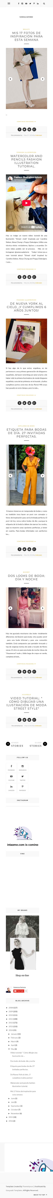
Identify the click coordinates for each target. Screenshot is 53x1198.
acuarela (26, 694)
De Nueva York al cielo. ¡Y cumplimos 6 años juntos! (26, 307)
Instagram (22, 770)
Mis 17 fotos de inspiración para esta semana (26, 36)
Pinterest (22, 790)
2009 (11, 1011)
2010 (11, 1015)
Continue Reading (25, 121)
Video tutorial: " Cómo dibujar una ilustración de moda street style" (26, 703)
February (14, 1038)
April (13, 1045)
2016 (11, 1121)
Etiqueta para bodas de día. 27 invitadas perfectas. (27, 433)
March (13, 1041)
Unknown (38, 135)
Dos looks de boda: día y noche (26, 577)
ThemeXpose (28, 1186)
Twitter (22, 780)
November (15, 1113)
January (14, 1034)
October (14, 1109)
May (12, 1049)
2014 (11, 1030)
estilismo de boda (26, 426)
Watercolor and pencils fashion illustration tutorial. (26, 161)
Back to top (39, 1195)
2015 (11, 1117)
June (13, 1098)
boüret (26, 572)
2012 (11, 1023)
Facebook (11, 770)
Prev (10, 79)
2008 (11, 1008)
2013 (11, 1026)
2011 (11, 1019)
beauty (26, 29)
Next (43, 79)
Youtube (11, 780)
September (15, 1106)
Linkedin (11, 790)
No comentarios (16, 135)
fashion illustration (26, 152)
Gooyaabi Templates (14, 1190)
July (12, 1102)
